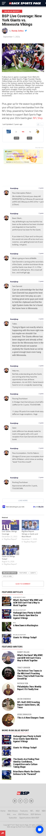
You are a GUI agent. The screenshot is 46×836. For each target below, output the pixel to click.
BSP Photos (23, 814)
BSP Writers (36, 814)
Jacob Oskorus (24, 699)
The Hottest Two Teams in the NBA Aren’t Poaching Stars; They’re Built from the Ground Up (30, 674)
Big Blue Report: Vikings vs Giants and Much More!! (30, 534)
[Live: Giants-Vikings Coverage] (10, 525)
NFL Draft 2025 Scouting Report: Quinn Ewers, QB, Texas (28, 705)
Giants (33, 572)
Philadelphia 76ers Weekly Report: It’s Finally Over (29, 688)
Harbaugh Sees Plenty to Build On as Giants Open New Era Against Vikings (27, 615)
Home (3, 810)
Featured (23, 572)
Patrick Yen (22, 683)
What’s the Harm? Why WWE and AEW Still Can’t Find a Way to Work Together (27, 603)
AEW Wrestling (19, 597)
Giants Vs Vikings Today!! (8, 557)
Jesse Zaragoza (24, 714)
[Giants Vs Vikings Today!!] (10, 550)
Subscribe (13, 817)
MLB (37, 810)
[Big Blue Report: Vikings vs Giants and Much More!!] (30, 525)
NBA (43, 810)
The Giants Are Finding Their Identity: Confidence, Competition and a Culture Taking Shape (26, 763)
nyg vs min (7, 576)
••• (14, 814)
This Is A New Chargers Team (30, 717)
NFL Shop (38, 118)
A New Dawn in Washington (25, 625)
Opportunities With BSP (29, 817)
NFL (14, 623)
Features (24, 810)
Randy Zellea (18, 30)
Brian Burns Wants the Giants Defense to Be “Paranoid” (26, 772)
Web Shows (13, 810)
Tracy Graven (23, 668)
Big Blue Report (19, 610)
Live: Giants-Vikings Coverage (9, 532)
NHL (8, 814)
